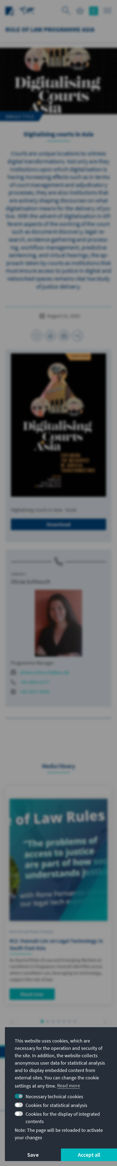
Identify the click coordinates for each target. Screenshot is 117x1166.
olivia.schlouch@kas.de (44, 672)
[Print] (50, 335)
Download (59, 524)
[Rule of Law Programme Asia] (27, 10)
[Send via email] (64, 335)
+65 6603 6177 (35, 682)
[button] (12, 1022)
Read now (32, 994)
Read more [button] (68, 1085)
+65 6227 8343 (35, 691)
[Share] (77, 335)
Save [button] (33, 1154)
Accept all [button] (89, 1154)
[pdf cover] (58, 425)
